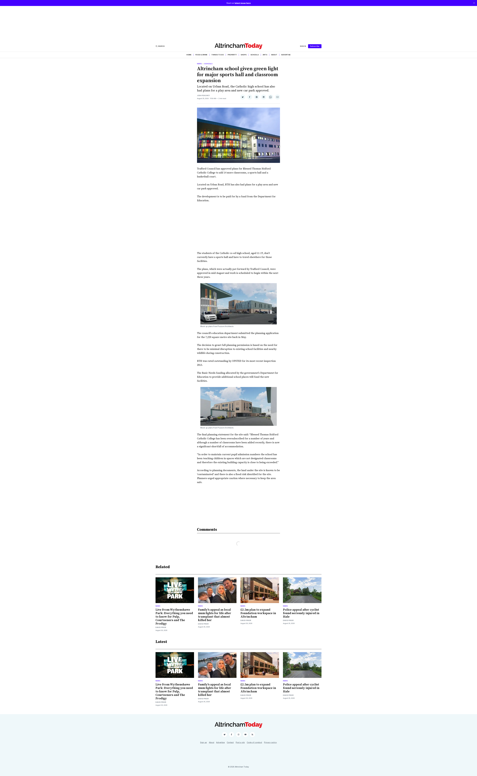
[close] (474, 3)
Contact (230, 742)
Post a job (240, 742)
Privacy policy (270, 742)
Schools (255, 55)
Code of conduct (254, 742)
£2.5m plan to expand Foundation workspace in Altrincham (258, 613)
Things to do (217, 55)
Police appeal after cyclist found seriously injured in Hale (301, 613)
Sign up (203, 742)
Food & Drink (201, 55)
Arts (265, 55)
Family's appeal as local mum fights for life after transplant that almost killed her (214, 615)
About (274, 55)
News (199, 64)
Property (232, 55)
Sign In (303, 46)
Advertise (286, 55)
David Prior (161, 627)
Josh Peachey (203, 95)
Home (188, 55)
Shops (244, 55)
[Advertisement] (238, 23)
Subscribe (314, 46)
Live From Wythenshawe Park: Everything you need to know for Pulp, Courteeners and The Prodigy (174, 617)
